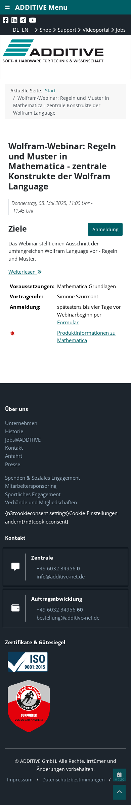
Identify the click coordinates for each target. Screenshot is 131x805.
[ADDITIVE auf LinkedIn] (14, 20)
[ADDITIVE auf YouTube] (33, 20)
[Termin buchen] (119, 775)
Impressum (20, 779)
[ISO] (28, 661)
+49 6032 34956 (58, 568)
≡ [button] (7, 6)
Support (66, 29)
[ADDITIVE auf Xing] (23, 20)
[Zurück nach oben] (119, 792)
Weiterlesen (22, 271)
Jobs (120, 29)
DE (16, 29)
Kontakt (14, 447)
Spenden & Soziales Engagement (42, 477)
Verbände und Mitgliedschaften (41, 502)
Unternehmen (21, 423)
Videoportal (95, 29)
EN (25, 29)
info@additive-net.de (61, 576)
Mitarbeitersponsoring (30, 485)
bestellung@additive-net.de (68, 617)
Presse (12, 464)
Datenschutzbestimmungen (73, 779)
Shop (44, 29)
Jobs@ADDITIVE (23, 439)
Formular (68, 322)
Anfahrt (13, 455)
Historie (14, 431)
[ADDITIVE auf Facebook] (6, 20)
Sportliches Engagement (32, 494)
